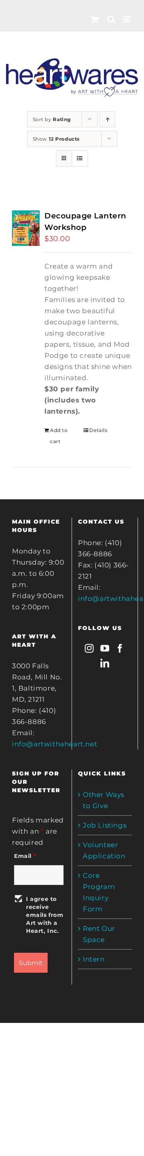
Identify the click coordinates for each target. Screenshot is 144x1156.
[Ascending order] (107, 119)
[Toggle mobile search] (111, 19)
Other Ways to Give (103, 800)
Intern (94, 959)
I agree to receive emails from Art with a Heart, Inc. (45, 914)
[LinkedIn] (105, 663)
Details (98, 430)
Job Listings (104, 825)
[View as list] (80, 158)
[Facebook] (120, 648)
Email (25, 856)
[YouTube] (105, 648)
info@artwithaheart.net (54, 744)
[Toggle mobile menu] (127, 19)
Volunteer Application (104, 850)
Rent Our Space (99, 934)
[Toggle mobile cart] (95, 19)
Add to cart (59, 435)
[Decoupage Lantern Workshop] (26, 228)
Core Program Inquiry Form (99, 892)
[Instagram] (89, 648)
